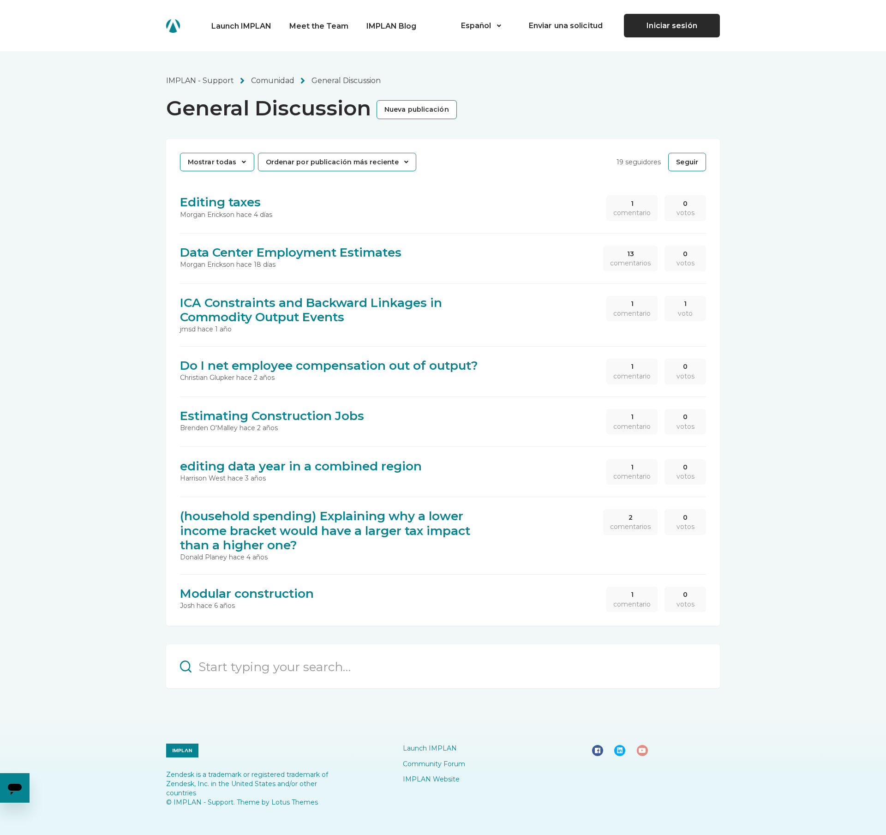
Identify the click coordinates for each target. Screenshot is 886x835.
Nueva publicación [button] (416, 109)
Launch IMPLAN (241, 26)
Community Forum (434, 764)
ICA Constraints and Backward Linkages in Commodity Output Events (311, 309)
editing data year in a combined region (301, 466)
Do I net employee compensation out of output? (329, 365)
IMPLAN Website (431, 779)
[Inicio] (173, 26)
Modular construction (247, 593)
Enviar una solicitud (566, 25)
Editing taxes (220, 202)
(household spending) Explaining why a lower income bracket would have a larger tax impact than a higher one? (325, 531)
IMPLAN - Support (200, 80)
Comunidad (272, 80)
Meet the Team (318, 26)
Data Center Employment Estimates (290, 252)
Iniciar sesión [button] (672, 25)
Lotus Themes (294, 802)
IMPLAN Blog (391, 26)
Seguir (687, 162)
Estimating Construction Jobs (272, 415)
